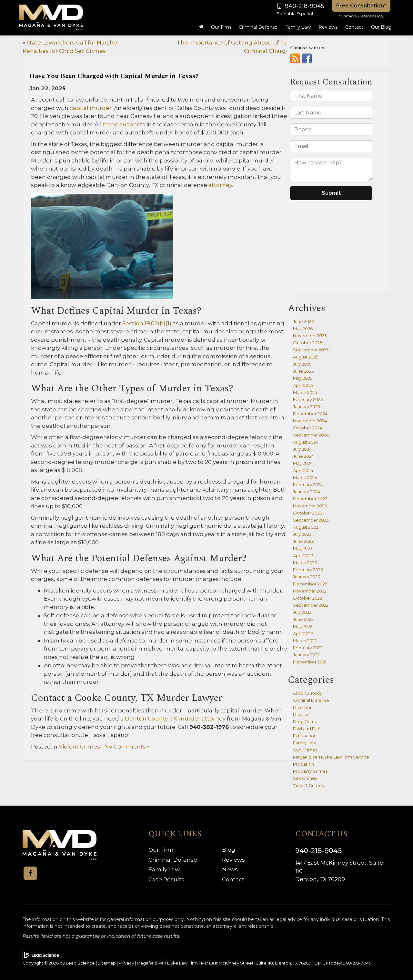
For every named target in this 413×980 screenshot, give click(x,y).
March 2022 (305, 640)
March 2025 (305, 392)
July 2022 (302, 612)
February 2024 (308, 484)
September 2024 (311, 434)
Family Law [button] (298, 27)
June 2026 (303, 321)
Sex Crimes (305, 778)
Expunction (305, 735)
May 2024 (303, 463)
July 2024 (302, 449)
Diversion (303, 707)
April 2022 (303, 633)
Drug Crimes (306, 721)
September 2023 (311, 520)
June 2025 (303, 371)
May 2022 (302, 626)
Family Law (304, 742)
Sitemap (107, 963)
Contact (233, 879)
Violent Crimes (79, 746)
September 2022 (310, 605)
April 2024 (303, 470)
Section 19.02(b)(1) (146, 323)
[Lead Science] (41, 955)
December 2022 (310, 583)
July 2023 (302, 534)
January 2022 (306, 654)
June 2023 (303, 541)
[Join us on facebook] (307, 58)
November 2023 (310, 505)
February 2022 (308, 647)
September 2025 (310, 349)
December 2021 (309, 661)
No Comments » (127, 746)
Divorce (301, 714)
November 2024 (310, 420)
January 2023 (306, 576)
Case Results (166, 879)
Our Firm (161, 850)
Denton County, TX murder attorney (175, 718)
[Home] (201, 27)
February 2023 (308, 569)
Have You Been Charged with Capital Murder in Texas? (114, 76)
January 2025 (306, 406)
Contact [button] (354, 27)
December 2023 (310, 498)
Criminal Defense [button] (258, 27)
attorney (219, 185)
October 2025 (307, 342)
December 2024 (310, 413)
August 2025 (305, 356)
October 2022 (307, 598)
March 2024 (305, 477)
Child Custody (307, 693)
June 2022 (303, 619)
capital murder (90, 108)
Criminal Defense (311, 700)
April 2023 (303, 555)
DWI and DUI (306, 728)
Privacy (126, 963)
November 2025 (310, 335)
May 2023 (303, 548)
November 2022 (310, 590)
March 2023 (305, 562)
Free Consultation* (361, 6)
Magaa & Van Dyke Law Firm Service (331, 757)
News (230, 869)
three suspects (124, 124)
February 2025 (308, 399)
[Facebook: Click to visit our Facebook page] (30, 873)
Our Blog (381, 27)
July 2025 (302, 364)
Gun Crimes (305, 749)
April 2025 (303, 385)
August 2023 (305, 527)
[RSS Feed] (295, 58)
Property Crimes (310, 771)
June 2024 (303, 456)
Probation (303, 764)
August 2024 (305, 442)
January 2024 (306, 491)
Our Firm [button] (221, 27)
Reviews (327, 27)
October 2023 (307, 512)
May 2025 (302, 378)
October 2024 (307, 427)
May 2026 (303, 328)
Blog (228, 850)
